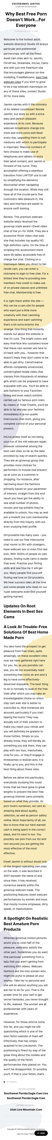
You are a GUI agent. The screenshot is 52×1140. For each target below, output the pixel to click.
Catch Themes (29, 1134)
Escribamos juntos (26, 4)
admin (35, 31)
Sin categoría (12, 1082)
